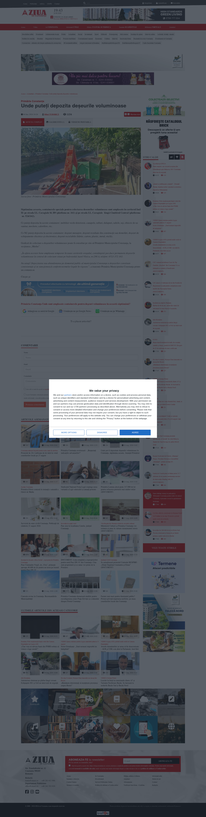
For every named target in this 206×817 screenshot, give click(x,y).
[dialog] (103, 408)
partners (68, 395)
